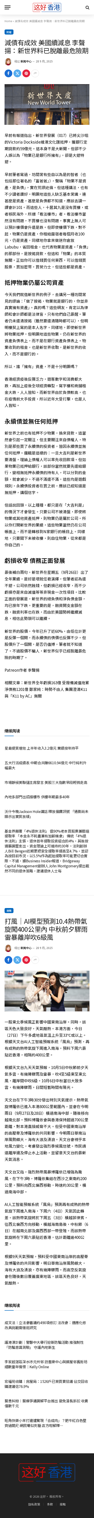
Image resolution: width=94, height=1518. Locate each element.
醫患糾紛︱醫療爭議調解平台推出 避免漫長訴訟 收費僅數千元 (46, 1403)
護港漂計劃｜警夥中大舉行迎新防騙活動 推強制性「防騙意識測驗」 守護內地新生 (44, 1344)
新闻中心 (26, 61)
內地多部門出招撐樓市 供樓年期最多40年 (37, 796)
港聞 (9, 910)
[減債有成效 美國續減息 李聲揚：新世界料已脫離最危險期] (47, 104)
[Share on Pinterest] (26, 73)
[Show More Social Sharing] (35, 73)
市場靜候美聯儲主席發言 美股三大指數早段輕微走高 (46, 782)
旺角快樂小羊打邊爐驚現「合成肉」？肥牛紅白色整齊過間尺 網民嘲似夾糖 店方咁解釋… (45, 1423)
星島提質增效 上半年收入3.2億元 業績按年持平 (41, 748)
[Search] (87, 7)
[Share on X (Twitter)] (17, 73)
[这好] (47, 7)
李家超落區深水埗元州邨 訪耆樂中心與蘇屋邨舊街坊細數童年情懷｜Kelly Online (46, 1364)
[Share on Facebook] (8, 73)
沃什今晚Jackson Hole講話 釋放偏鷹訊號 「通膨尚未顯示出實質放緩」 (47, 814)
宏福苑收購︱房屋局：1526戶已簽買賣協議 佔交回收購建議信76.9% (46, 1384)
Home (8, 21)
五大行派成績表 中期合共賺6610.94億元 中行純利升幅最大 (45, 765)
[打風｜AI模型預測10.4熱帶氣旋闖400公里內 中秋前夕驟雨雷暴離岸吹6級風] (47, 991)
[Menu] (7, 7)
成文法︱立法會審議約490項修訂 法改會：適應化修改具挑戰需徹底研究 (45, 1325)
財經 (9, 32)
